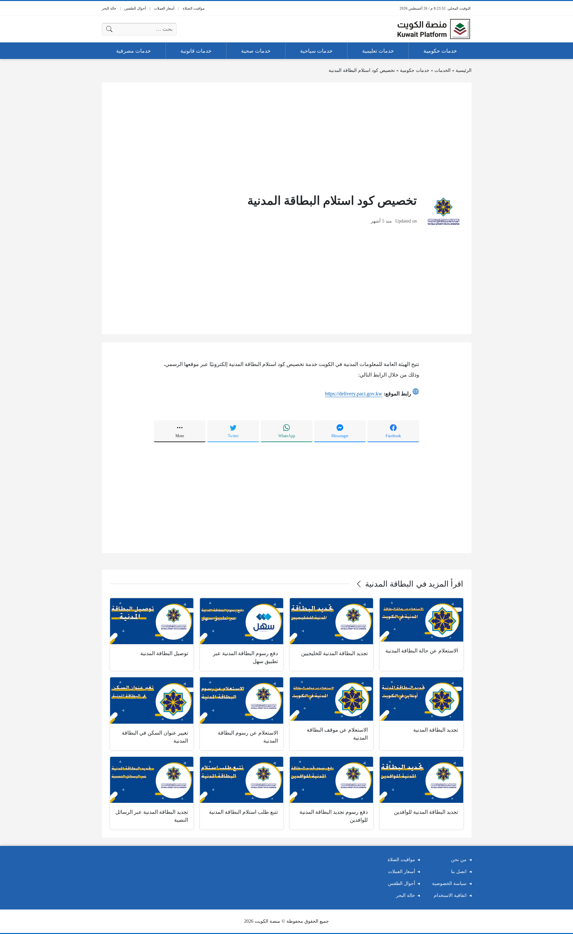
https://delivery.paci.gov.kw (353, 393)
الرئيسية (464, 70)
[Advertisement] (286, 137)
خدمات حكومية (414, 70)
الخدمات (442, 70)
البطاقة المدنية (389, 584)
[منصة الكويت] (433, 29)
